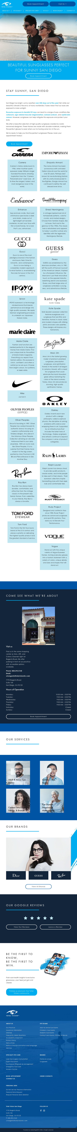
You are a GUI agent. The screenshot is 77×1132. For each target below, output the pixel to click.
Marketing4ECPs (35, 1130)
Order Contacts (46, 1076)
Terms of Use (10, 1043)
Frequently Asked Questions (16, 1035)
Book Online (57, 10)
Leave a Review (55, 927)
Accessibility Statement (14, 1038)
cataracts (10, 115)
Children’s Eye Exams (47, 1030)
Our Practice (10, 1027)
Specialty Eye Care (31, 10)
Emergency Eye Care (13, 1066)
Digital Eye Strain (12, 1061)
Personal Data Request (14, 1092)
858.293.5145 (17, 671)
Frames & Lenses (45, 1059)
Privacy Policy (11, 1040)
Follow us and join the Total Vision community (22, 992)
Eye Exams (16, 10)
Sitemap (9, 1033)
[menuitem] (6, 11)
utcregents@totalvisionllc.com (18, 676)
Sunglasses (43, 1061)
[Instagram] (44, 1110)
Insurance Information (14, 1030)
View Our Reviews (21, 927)
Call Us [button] (62, 4)
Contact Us (71, 10)
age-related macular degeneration (29, 115)
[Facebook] (41, 1110)
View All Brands (38, 886)
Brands (45, 10)
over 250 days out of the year (47, 103)
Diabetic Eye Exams (47, 1033)
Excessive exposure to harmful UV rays (21, 112)
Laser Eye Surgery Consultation (17, 1059)
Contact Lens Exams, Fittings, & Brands (53, 1035)
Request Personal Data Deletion (17, 1095)
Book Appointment (36, 4)
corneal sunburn (50, 115)
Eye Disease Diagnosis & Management (19, 1064)
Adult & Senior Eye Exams (49, 1027)
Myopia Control (11, 1069)
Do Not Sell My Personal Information (18, 1089)
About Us (5, 10)
